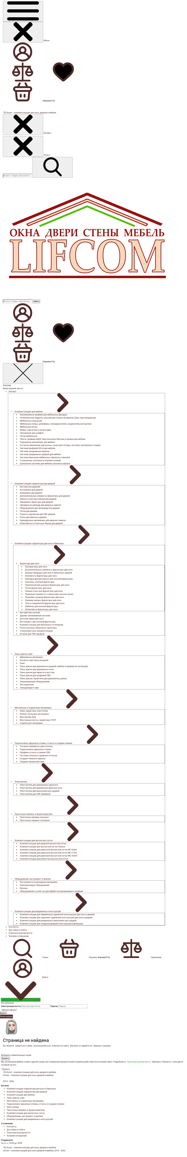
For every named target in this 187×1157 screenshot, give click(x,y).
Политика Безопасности (20, 933)
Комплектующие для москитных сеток (26, 1113)
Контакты (13, 927)
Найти (36, 301)
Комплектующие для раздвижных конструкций (30, 1119)
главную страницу (102, 1046)
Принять (6, 1069)
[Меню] (23, 11)
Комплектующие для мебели (21, 1095)
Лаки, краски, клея (15, 1098)
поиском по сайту (60, 1046)
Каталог (12, 391)
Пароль (54, 1006)
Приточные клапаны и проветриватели (26, 1110)
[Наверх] (20, 1000)
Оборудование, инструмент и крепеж (25, 1116)
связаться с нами (23, 1046)
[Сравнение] (23, 341)
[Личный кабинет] (22, 322)
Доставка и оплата (18, 930)
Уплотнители (13, 1107)
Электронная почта (11, 1006)
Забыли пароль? (9, 1010)
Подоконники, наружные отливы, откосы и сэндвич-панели (35, 1104)
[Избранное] (64, 341)
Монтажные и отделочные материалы (25, 1101)
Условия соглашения (18, 936)
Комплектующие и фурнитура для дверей (27, 1092)
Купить (5, 1058)
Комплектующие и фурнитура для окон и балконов (31, 1088)
